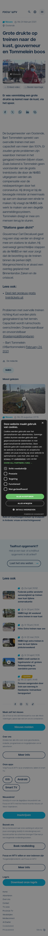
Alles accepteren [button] (24, 496)
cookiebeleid (19, 459)
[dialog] (24, 468)
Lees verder (32, 459)
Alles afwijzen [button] (25, 503)
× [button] (42, 423)
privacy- (7, 459)
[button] (24, 463)
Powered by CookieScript (34, 514)
